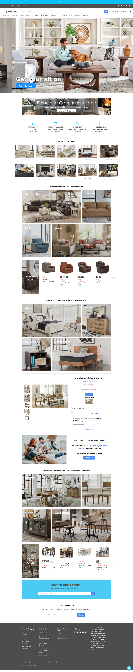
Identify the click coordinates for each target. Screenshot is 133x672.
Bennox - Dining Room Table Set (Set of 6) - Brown (65, 565)
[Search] (106, 11)
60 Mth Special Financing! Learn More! (67, 2)
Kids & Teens (25, 641)
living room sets (101, 635)
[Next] (114, 277)
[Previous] (19, 277)
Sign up (80, 615)
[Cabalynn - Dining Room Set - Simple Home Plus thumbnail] (27, 387)
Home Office (25, 644)
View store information (78, 424)
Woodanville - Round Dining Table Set (101, 568)
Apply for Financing (113, 11)
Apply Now (89, 394)
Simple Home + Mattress (15, 5)
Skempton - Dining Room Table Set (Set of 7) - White (84, 565)
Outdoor (24, 639)
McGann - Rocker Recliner (102, 283)
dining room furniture (96, 637)
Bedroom (24, 634)
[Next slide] (128, 55)
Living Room (25, 632)
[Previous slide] (4, 55)
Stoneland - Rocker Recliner (83, 284)
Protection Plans (43, 641)
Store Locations (43, 650)
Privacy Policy (60, 662)
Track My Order (25, 662)
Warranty (41, 646)
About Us (67, 662)
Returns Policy (43, 643)
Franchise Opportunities (45, 648)
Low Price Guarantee (34, 662)
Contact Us (42, 636)
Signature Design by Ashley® (90, 381)
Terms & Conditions (45, 662)
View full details (89, 429)
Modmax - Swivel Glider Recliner (66, 284)
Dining (24, 637)
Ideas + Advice (43, 655)
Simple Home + (5, 5)
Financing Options (44, 639)
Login (124, 11)
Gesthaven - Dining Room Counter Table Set (48, 568)
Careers (41, 653)
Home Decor (81, 448)
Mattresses (103, 446)
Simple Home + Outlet (27, 5)
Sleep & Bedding (26, 646)
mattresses (94, 635)
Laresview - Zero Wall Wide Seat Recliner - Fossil (48, 280)
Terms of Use (53, 662)
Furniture (95, 446)
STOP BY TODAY (89, 458)
